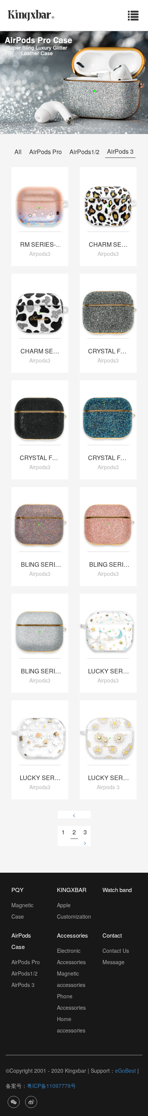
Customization (74, 916)
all (18, 151)
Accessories (72, 935)
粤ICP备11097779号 (51, 1085)
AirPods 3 (120, 151)
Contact (112, 935)
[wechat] (14, 1101)
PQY (17, 890)
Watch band (117, 890)
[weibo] (31, 1101)
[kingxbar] (31, 14)
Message (113, 962)
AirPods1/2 (84, 151)
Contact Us (115, 950)
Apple (64, 905)
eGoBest (125, 1070)
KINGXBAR (72, 890)
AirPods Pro (45, 151)
